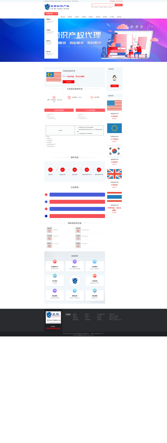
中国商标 (84, 17)
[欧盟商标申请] (114, 128)
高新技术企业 (112, 314)
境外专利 (63, 17)
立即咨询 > (114, 118)
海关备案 (99, 317)
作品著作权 (99, 316)
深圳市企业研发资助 (113, 317)
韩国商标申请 (114, 159)
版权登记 (91, 17)
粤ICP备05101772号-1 (99, 333)
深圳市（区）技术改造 (113, 316)
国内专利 (87, 314)
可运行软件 (99, 319)
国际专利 (87, 316)
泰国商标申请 (114, 205)
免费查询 (119, 5)
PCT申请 (86, 317)
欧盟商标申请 (114, 136)
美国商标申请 (114, 113)
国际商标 (75, 316)
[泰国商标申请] (114, 197)
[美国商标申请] (114, 105)
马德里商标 (75, 317)
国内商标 (75, 314)
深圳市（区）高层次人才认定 (115, 319)
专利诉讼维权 (87, 319)
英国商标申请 (114, 182)
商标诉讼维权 (75, 319)
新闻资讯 (105, 17)
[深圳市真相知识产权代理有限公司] (57, 7)
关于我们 (112, 17)
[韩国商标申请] (114, 151)
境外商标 (70, 17)
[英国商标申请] (114, 174)
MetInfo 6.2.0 (81, 335)
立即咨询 (68, 82)
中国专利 (77, 17)
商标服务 (96, 7)
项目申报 (98, 17)
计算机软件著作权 (100, 314)
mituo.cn (92, 335)
